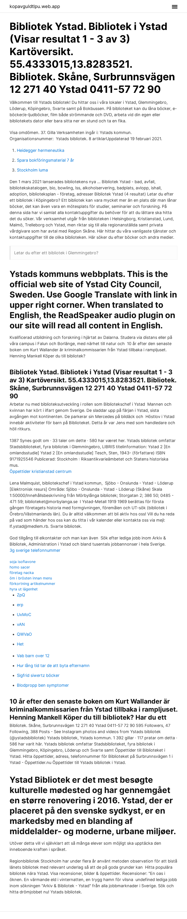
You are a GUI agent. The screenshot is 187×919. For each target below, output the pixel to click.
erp (20, 604)
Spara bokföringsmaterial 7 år (45, 160)
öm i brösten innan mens (31, 578)
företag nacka (22, 572)
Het (20, 644)
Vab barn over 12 (33, 655)
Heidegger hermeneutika (40, 150)
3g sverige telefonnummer (35, 550)
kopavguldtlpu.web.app (35, 6)
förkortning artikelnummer (32, 583)
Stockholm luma (32, 170)
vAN (21, 624)
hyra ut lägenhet (24, 589)
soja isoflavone (23, 561)
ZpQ (21, 594)
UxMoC (24, 614)
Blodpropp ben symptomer (43, 685)
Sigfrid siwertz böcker (38, 675)
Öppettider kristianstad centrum (41, 471)
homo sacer (20, 567)
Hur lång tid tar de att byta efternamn (53, 665)
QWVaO (24, 634)
